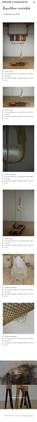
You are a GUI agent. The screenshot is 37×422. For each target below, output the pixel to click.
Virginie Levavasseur (15, 2)
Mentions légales (28, 415)
